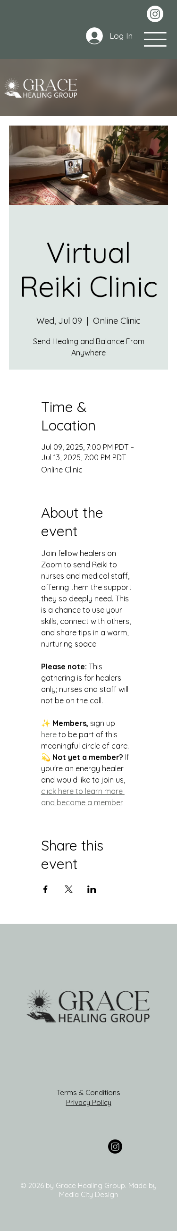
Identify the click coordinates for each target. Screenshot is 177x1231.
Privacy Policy (88, 1102)
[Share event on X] (68, 889)
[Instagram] (155, 14)
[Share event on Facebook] (45, 889)
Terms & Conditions (88, 1092)
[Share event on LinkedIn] (91, 889)
